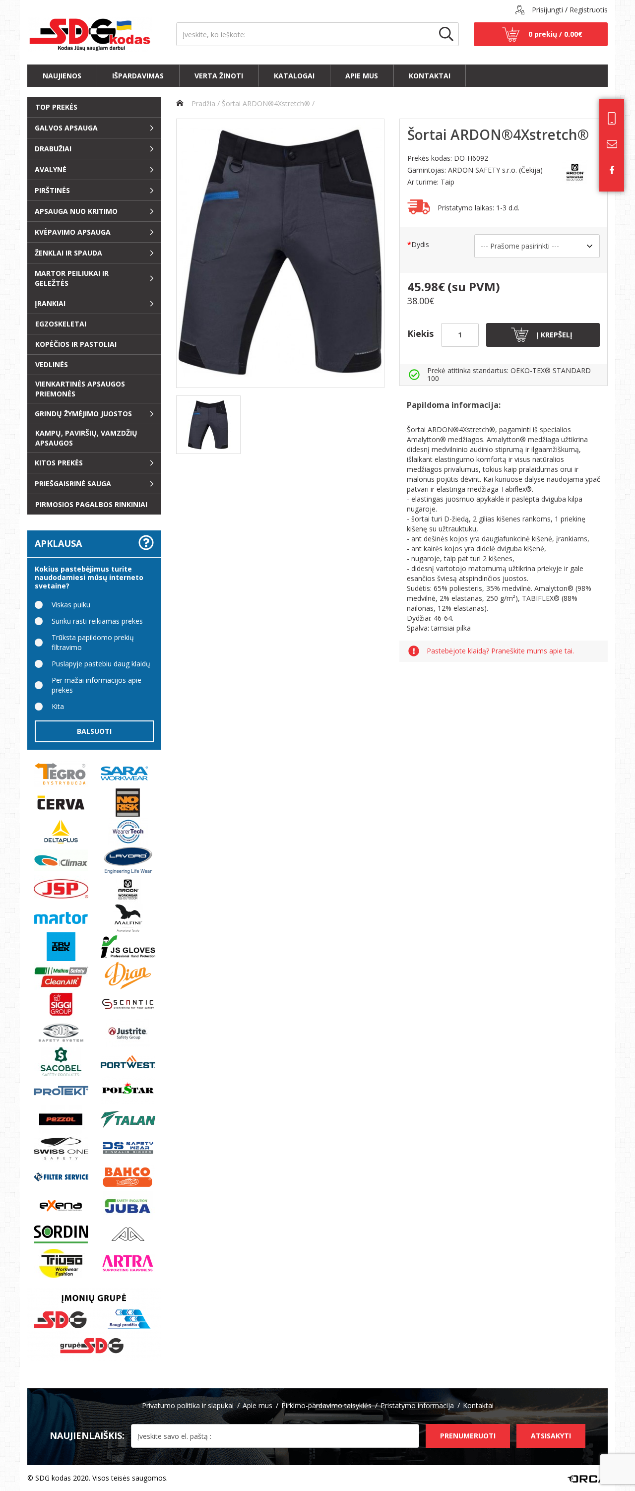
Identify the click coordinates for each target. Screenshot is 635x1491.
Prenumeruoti (468, 1435)
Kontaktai (429, 75)
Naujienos (62, 75)
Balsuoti (94, 731)
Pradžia (202, 103)
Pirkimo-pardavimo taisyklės (326, 1405)
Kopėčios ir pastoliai (76, 344)
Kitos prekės (59, 462)
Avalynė (50, 169)
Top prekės (56, 107)
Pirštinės (52, 190)
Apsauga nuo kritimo (76, 211)
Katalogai (294, 75)
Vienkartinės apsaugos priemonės (80, 388)
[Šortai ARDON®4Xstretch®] (280, 253)
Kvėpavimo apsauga (73, 232)
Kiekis (420, 333)
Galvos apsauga (66, 127)
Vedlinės (51, 364)
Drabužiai (53, 148)
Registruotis (589, 9)
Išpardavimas (138, 75)
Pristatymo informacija (417, 1405)
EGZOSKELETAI (60, 323)
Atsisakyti (551, 1435)
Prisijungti (547, 9)
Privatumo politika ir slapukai (188, 1405)
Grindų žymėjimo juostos (83, 413)
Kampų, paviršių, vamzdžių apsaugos (86, 438)
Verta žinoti (218, 75)
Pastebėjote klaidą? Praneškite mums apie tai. (500, 651)
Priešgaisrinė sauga (73, 483)
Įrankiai (50, 303)
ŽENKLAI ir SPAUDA (68, 253)
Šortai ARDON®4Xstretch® (266, 103)
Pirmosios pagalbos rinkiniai (91, 504)
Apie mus (361, 75)
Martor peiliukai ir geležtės (72, 278)
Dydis (420, 244)
